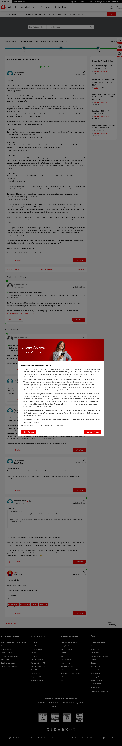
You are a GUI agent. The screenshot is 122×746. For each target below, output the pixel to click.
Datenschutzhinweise (28, 425)
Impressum (61, 425)
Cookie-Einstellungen (46, 425)
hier (53, 374)
